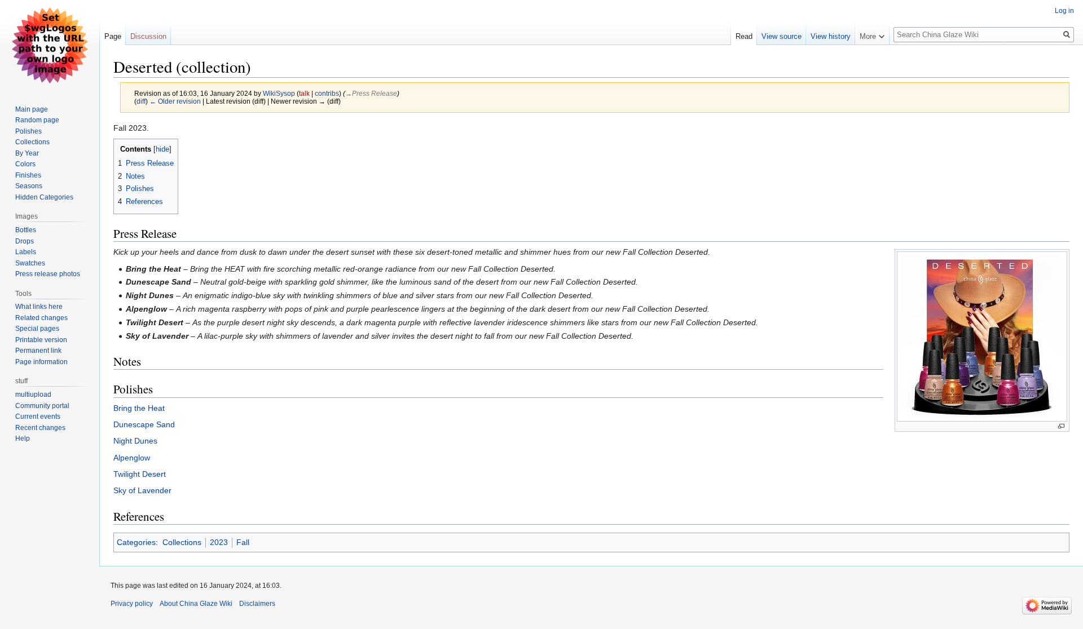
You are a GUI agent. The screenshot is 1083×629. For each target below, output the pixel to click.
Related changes (41, 318)
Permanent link (38, 351)
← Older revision (175, 101)
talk (304, 93)
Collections (181, 542)
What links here (39, 307)
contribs (327, 93)
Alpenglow (131, 457)
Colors (25, 164)
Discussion (148, 36)
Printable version (41, 340)
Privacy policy (132, 604)
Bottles (25, 230)
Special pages (37, 329)
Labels (25, 252)
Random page (37, 120)
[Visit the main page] (50, 45)
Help (22, 438)
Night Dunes (135, 440)
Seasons (28, 186)
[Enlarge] (1061, 426)
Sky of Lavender (142, 490)
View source (781, 36)
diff (141, 101)
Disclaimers (257, 604)
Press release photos (47, 274)
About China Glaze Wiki (196, 604)
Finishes (28, 175)
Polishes (28, 131)
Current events (37, 416)
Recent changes (40, 428)
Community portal (42, 406)
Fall (242, 542)
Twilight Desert (139, 474)
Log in (1064, 11)
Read (744, 36)
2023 (219, 542)
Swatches (30, 263)
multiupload (33, 394)
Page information (41, 362)
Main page (31, 109)
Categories (136, 542)
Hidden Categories (44, 197)
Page (112, 36)
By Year (27, 153)
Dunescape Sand (144, 424)
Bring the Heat (139, 408)
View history (831, 36)
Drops (24, 241)
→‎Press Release (371, 93)
